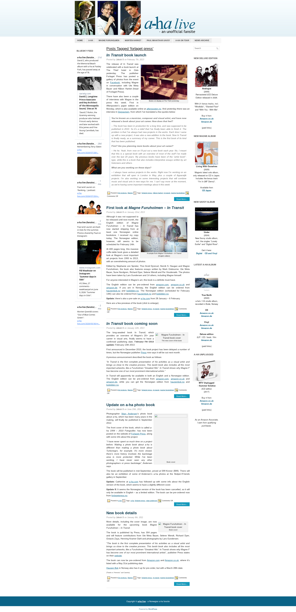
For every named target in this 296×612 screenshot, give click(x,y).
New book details (121, 513)
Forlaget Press (138, 434)
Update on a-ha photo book (130, 405)
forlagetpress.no (119, 495)
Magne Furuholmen (109, 40)
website (118, 555)
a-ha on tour (182, 40)
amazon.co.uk (178, 284)
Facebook (115, 82)
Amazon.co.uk (172, 560)
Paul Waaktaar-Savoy (158, 40)
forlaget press (147, 193)
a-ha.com (145, 298)
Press (143, 352)
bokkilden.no (132, 290)
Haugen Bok (112, 568)
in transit (167, 193)
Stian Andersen (129, 413)
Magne (130, 193)
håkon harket (158, 193)
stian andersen (151, 500)
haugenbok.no (113, 290)
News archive (202, 40)
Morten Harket (133, 40)
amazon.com (162, 284)
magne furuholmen (178, 193)
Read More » (181, 199)
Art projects (122, 193)
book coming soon (132, 323)
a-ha (90, 40)
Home (80, 40)
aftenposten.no (154, 109)
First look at (145, 208)
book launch (126, 55)
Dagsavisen (123, 112)
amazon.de (111, 287)
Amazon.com (153, 560)
